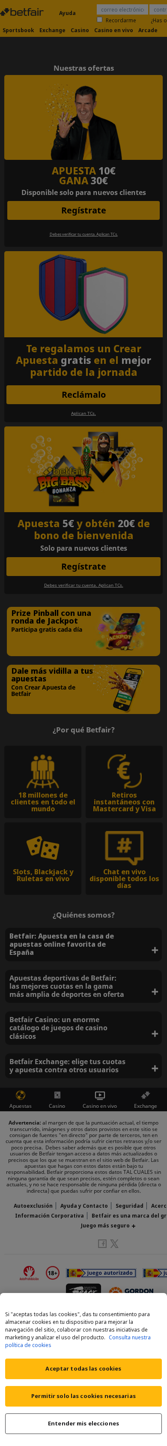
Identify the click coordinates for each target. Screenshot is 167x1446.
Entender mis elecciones (83, 1423)
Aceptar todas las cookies (83, 1368)
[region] (83, 1369)
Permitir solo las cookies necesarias (83, 1396)
